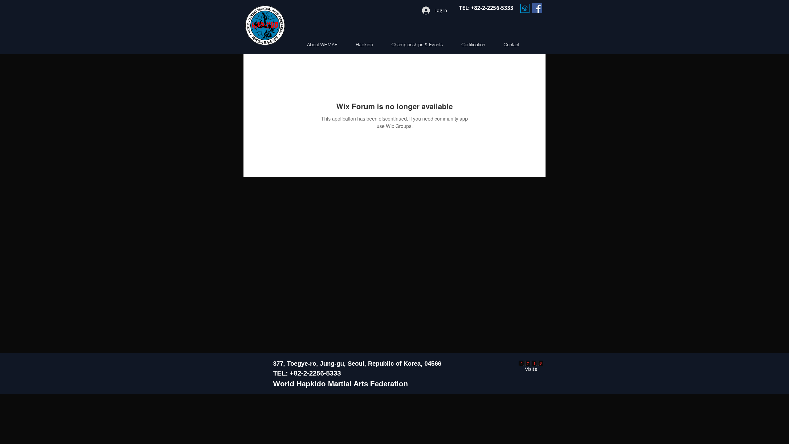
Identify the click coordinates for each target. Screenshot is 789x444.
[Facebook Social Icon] (537, 8)
